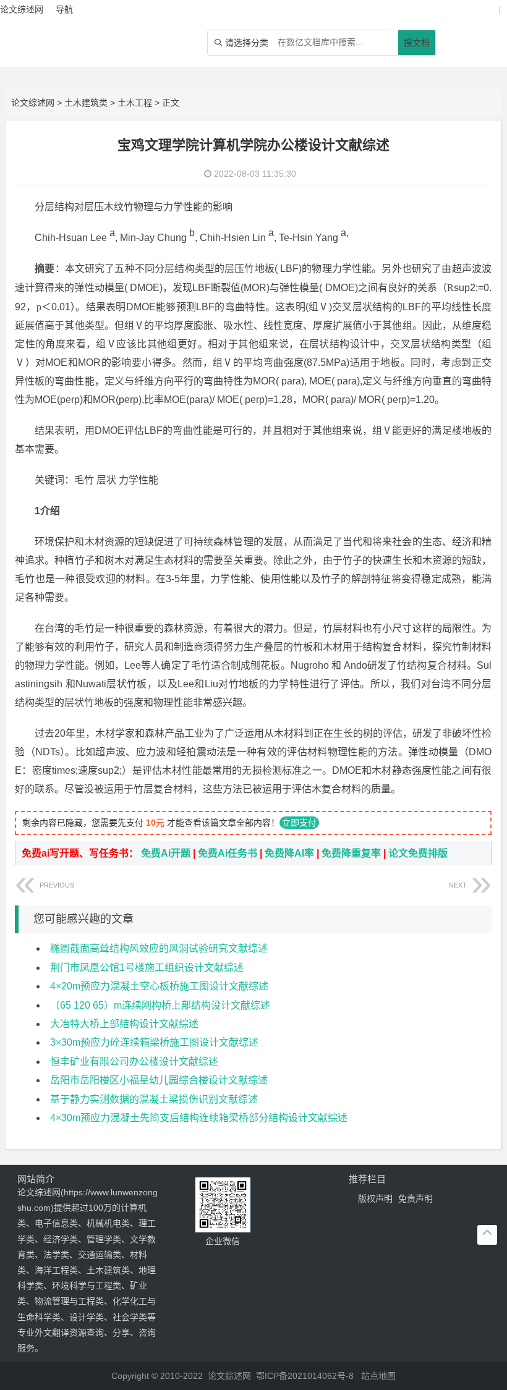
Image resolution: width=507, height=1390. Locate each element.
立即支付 (299, 823)
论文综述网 (32, 103)
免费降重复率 (351, 853)
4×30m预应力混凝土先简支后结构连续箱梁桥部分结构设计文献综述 (198, 1117)
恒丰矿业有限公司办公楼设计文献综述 (134, 1061)
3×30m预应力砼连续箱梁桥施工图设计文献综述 (154, 1042)
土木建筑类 (86, 103)
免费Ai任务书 (227, 853)
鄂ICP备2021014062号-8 (305, 1376)
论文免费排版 (418, 853)
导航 (64, 9)
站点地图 (378, 1376)
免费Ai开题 (165, 853)
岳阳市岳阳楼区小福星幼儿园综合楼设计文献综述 (159, 1080)
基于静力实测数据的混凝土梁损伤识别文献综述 (154, 1099)
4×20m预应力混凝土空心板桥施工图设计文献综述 (159, 986)
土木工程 (134, 103)
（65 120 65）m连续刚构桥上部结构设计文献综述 (160, 1005)
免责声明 (415, 1198)
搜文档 (417, 43)
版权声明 (375, 1198)
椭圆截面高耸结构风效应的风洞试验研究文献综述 (159, 948)
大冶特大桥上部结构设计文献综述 (124, 1024)
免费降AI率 (289, 853)
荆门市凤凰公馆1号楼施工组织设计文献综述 (147, 967)
